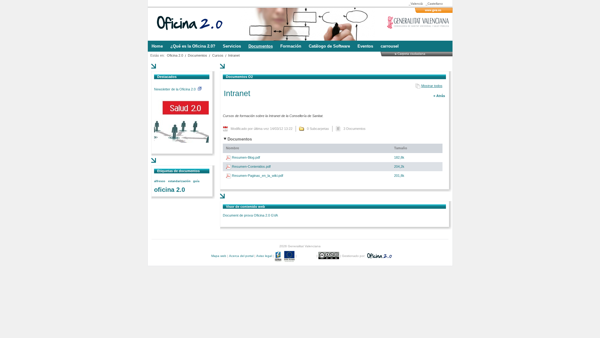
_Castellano (434, 3)
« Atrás (439, 96)
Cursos (217, 55)
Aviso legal (264, 256)
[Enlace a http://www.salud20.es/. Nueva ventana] (181, 141)
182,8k (399, 157)
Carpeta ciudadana (411, 53)
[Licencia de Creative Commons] (329, 256)
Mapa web (218, 256)
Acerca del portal (241, 256)
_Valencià (416, 3)
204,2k (399, 166)
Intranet (234, 55)
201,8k (399, 175)
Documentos (197, 55)
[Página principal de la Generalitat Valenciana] (433, 11)
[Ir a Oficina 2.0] (193, 24)
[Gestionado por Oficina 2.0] (379, 256)
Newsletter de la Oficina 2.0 (175, 89)
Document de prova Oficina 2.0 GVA (250, 215)
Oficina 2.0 (175, 55)
